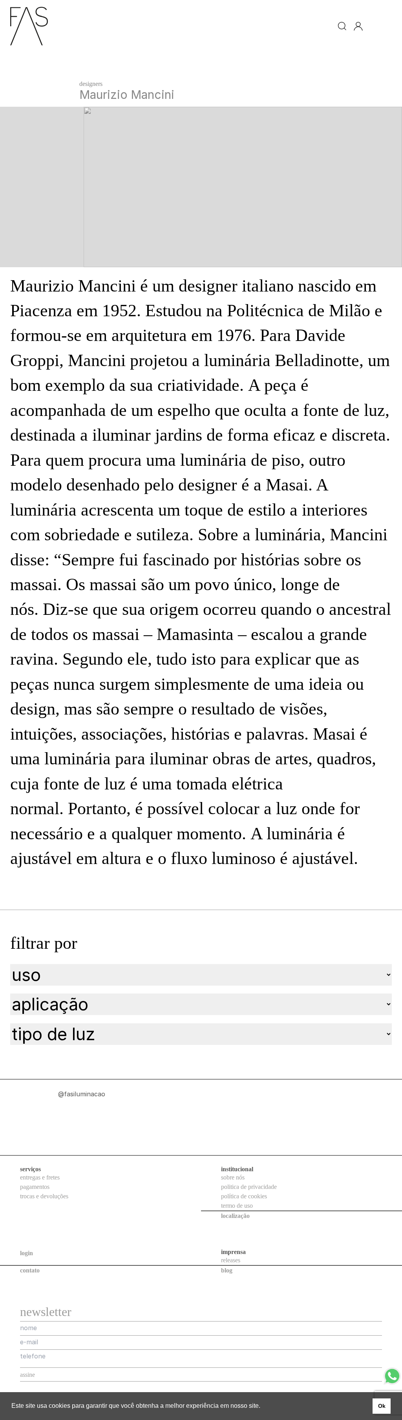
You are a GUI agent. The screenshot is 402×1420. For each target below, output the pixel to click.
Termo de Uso (237, 1205)
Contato (30, 1270)
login (26, 1253)
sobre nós (233, 1177)
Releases (230, 1260)
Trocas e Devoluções (44, 1196)
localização (235, 1215)
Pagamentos (34, 1186)
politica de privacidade (249, 1186)
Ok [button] (382, 1406)
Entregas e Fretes (40, 1177)
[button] (263, 1406)
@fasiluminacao (39, 1101)
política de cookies (244, 1196)
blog (226, 1270)
